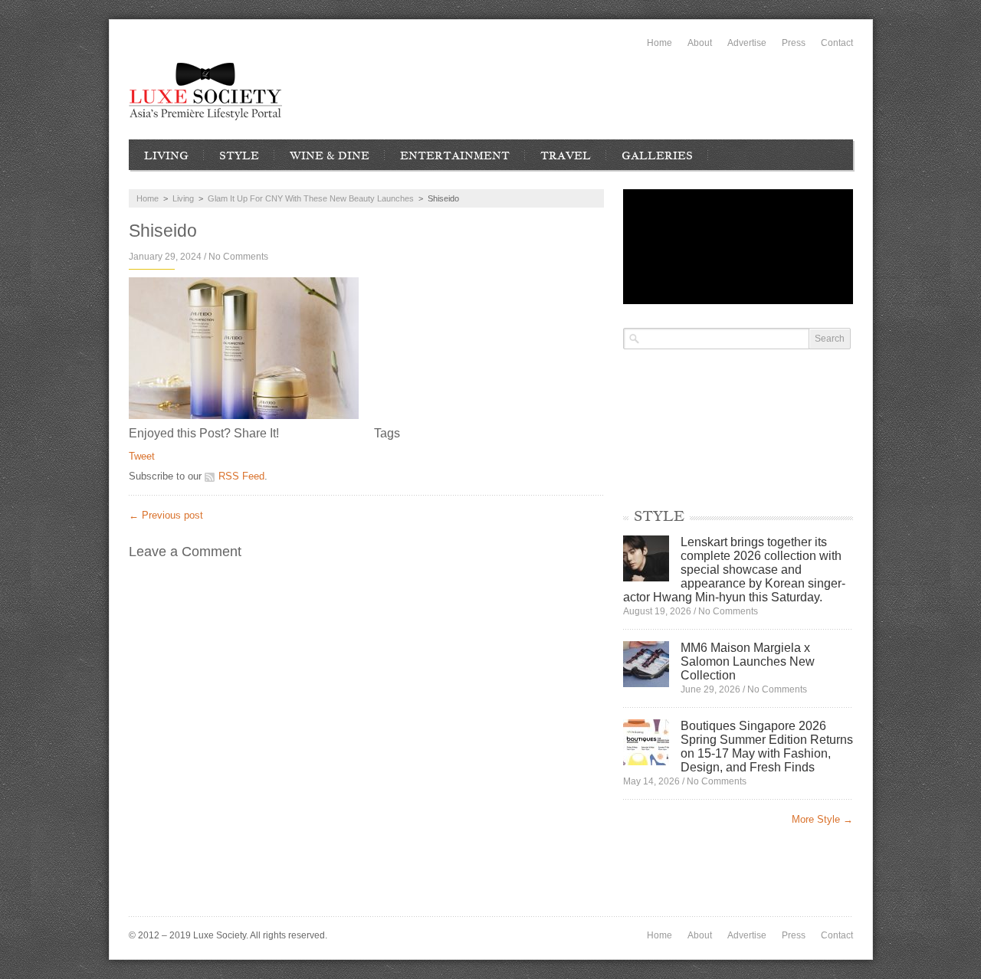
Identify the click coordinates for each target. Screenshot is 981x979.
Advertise (746, 43)
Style (239, 155)
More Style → (822, 819)
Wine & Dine (329, 155)
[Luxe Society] (205, 91)
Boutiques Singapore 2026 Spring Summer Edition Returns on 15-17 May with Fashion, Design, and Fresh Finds (767, 746)
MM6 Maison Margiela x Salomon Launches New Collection (748, 661)
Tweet (142, 456)
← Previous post (166, 515)
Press (793, 43)
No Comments (238, 256)
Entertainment (455, 155)
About (699, 43)
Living (166, 155)
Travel (565, 155)
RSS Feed (241, 476)
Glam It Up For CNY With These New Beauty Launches (311, 198)
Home (659, 43)
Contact (837, 43)
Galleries (657, 155)
